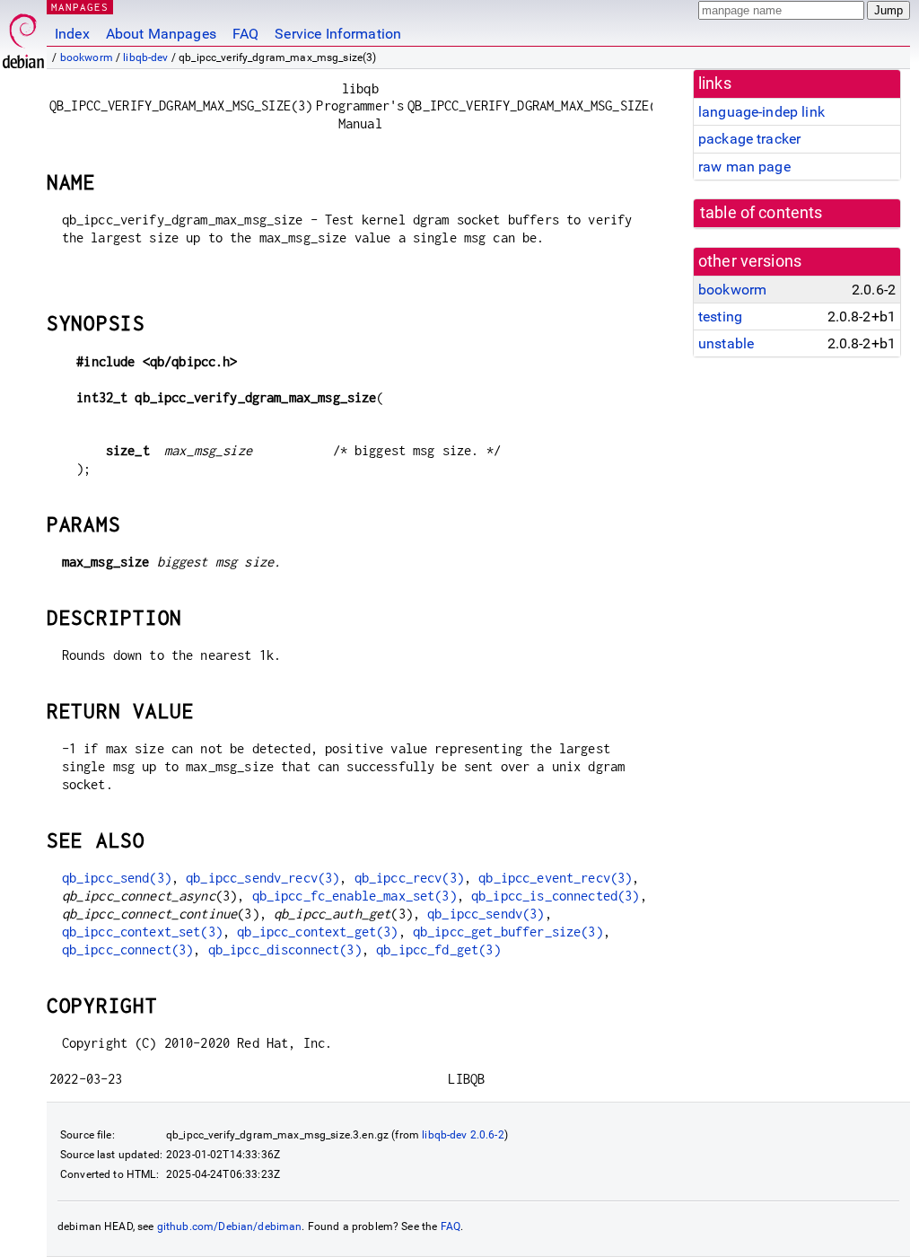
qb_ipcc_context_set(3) (142, 931)
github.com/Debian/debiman (229, 1226)
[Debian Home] (23, 36)
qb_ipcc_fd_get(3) (438, 949)
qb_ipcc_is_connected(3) (555, 895)
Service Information (338, 33)
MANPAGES (80, 7)
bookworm (86, 57)
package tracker (749, 138)
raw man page (744, 166)
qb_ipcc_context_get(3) (317, 931)
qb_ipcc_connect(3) (128, 949)
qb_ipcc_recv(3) (409, 877)
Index (72, 33)
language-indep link (761, 111)
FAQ (245, 33)
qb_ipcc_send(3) (116, 877)
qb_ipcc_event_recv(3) (555, 877)
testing (720, 316)
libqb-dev (145, 57)
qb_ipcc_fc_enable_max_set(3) (354, 895)
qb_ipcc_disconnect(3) (285, 949)
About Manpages (161, 33)
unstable (726, 343)
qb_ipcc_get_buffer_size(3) (508, 931)
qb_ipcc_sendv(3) (485, 913)
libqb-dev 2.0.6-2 (463, 1135)
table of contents (761, 213)
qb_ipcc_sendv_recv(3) (262, 877)
